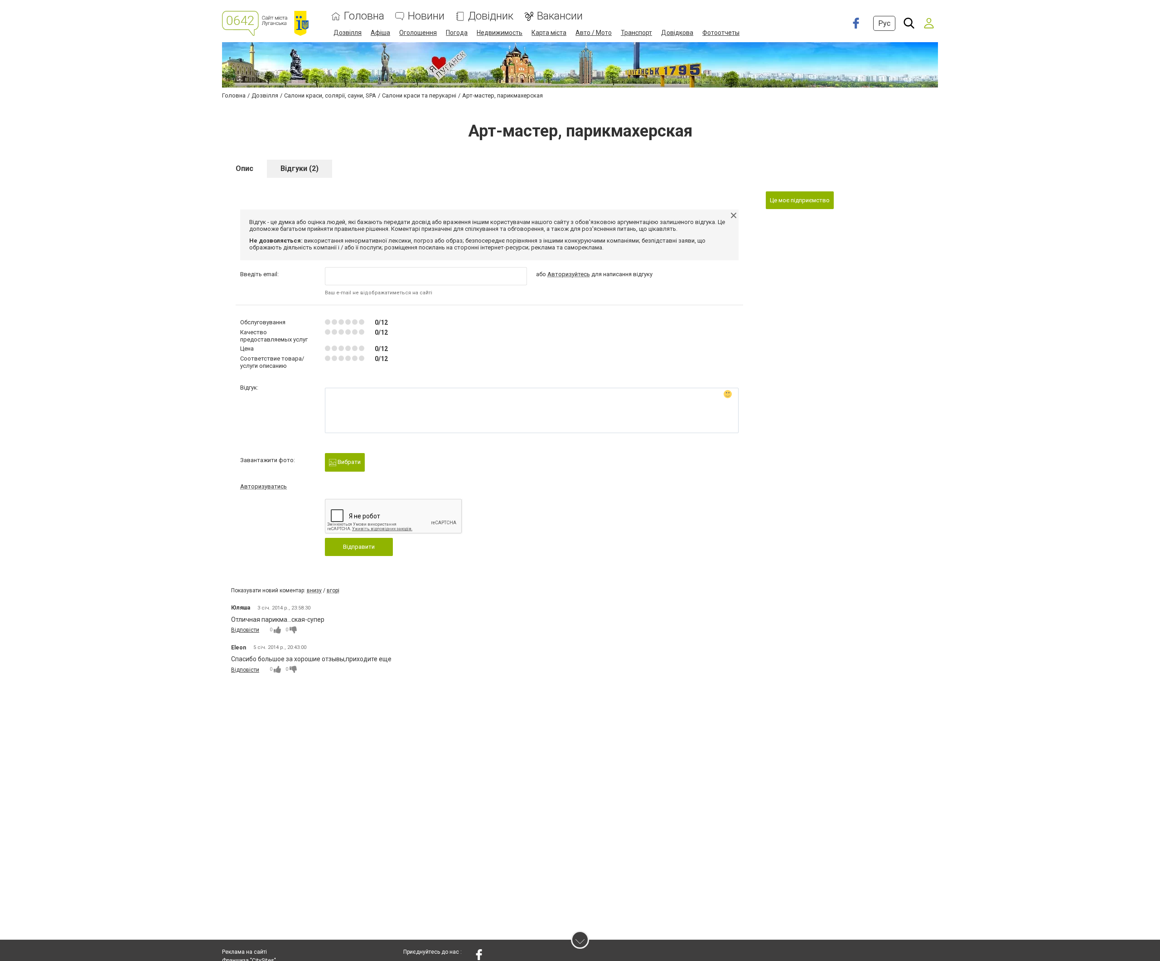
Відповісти (245, 630)
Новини (426, 16)
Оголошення (418, 32)
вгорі (333, 590)
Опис (244, 168)
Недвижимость (499, 32)
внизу (314, 590)
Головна (364, 16)
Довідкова (677, 32)
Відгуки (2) (299, 168)
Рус (884, 23)
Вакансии (560, 16)
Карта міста (549, 32)
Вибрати (348, 462)
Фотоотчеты (721, 32)
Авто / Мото (593, 32)
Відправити (359, 546)
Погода (457, 32)
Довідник (490, 16)
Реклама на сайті (244, 952)
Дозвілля (348, 32)
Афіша (380, 32)
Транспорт (636, 32)
